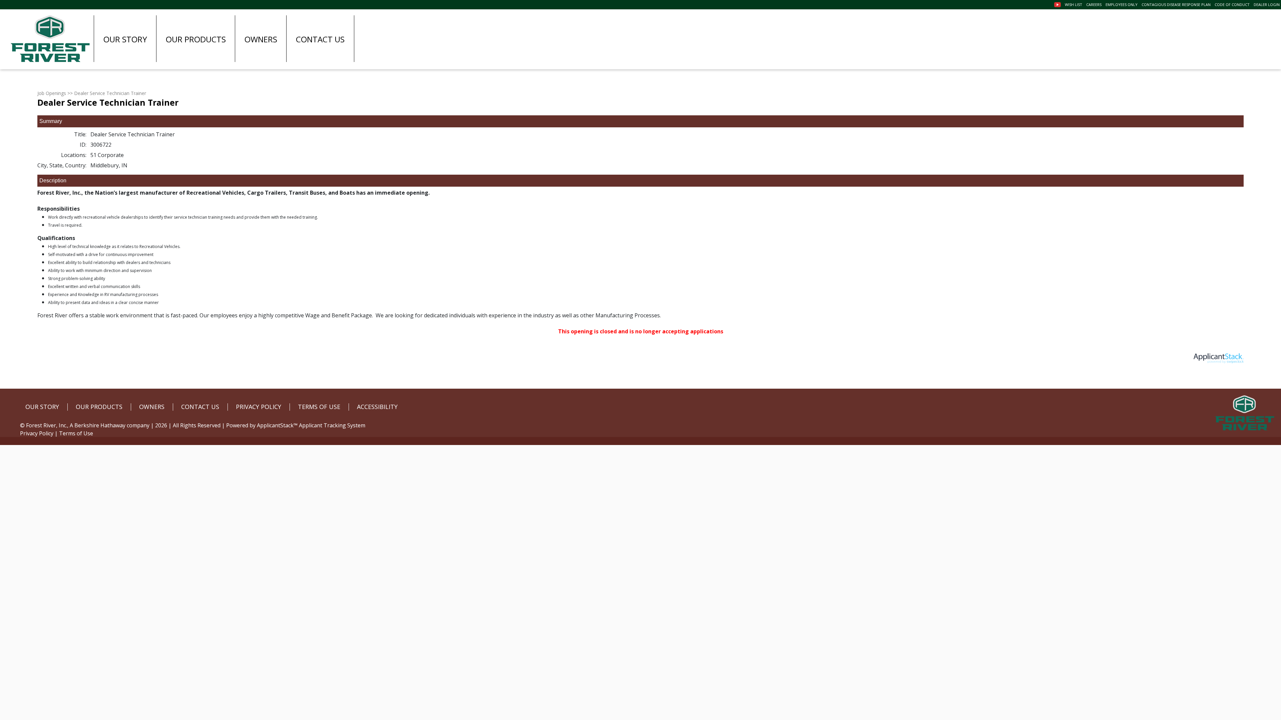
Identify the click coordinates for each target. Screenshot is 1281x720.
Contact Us (320, 39)
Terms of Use (76, 433)
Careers (1094, 4)
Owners (261, 39)
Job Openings (51, 93)
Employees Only (1122, 4)
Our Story (125, 39)
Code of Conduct (1232, 4)
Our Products (196, 39)
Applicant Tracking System (332, 425)
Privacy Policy (36, 433)
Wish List (1073, 4)
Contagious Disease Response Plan (1176, 4)
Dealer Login (1267, 4)
